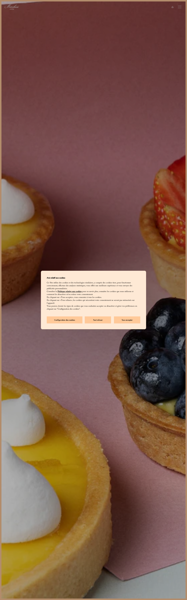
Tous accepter (127, 320)
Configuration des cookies (64, 320)
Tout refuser (98, 320)
